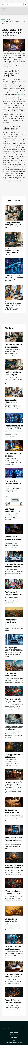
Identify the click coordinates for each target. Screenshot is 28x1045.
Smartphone (14, 1032)
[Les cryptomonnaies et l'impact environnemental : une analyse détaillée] (14, 746)
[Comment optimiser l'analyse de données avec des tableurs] (14, 719)
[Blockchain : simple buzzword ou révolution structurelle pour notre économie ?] (14, 266)
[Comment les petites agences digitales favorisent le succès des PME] (14, 556)
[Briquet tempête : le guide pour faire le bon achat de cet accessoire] (14, 774)
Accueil (3, 19)
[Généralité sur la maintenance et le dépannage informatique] (14, 992)
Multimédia (14, 1035)
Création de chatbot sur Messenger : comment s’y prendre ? (13, 950)
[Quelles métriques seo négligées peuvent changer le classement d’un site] (14, 239)
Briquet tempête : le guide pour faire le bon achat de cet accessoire (13, 786)
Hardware (14, 1037)
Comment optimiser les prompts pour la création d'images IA (14, 702)
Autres (8, 19)
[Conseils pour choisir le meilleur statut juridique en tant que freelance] (14, 528)
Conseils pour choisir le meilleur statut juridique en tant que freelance (13, 540)
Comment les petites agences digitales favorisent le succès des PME (14, 568)
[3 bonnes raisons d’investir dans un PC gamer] (14, 883)
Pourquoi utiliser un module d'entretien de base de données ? (14, 869)
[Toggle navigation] (4, 10)
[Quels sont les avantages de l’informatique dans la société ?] (14, 911)
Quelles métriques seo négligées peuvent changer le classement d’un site (13, 251)
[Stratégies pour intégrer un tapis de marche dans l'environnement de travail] (14, 639)
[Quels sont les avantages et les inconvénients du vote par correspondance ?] (14, 802)
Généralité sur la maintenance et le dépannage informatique (13, 1003)
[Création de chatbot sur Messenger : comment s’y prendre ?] (14, 938)
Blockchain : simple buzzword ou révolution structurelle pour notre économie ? (14, 278)
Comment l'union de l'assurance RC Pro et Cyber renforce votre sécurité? (14, 429)
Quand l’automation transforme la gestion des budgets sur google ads (13, 224)
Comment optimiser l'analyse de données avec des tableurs (14, 730)
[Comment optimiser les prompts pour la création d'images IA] (14, 691)
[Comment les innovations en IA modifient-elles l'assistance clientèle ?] (14, 473)
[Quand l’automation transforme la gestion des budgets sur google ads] (14, 213)
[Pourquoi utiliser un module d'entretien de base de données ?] (14, 857)
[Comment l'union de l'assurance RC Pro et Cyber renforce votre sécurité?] (14, 418)
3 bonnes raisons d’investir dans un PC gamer (13, 893)
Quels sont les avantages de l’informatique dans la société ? (13, 922)
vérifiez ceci (19, 94)
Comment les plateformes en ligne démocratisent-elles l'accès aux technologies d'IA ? (13, 305)
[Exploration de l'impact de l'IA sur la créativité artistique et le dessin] (14, 584)
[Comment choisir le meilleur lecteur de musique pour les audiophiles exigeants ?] (14, 966)
